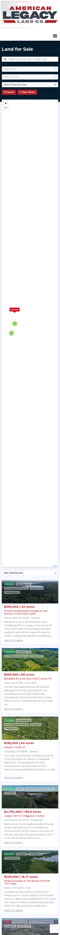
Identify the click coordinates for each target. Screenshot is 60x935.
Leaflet (55, 566)
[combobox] (30, 69)
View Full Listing (13, 640)
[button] (55, 35)
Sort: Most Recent (13, 573)
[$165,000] (14, 313)
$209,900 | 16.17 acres (21, 877)
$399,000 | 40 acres (19, 607)
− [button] (6, 108)
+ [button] (6, 103)
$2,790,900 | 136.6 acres (22, 811)
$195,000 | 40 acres (19, 743)
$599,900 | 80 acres (19, 674)
